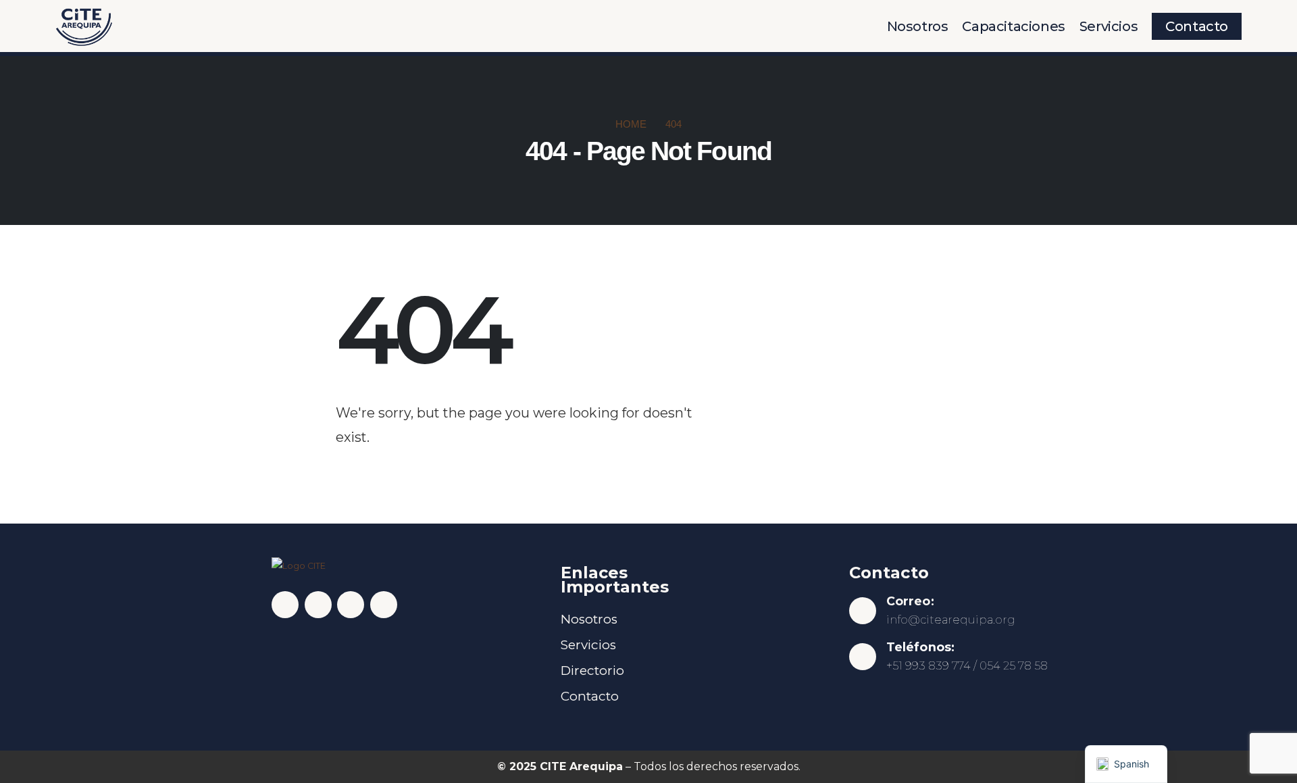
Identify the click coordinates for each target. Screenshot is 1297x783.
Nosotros (917, 26)
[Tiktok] (383, 604)
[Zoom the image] (83, 12)
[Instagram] (318, 604)
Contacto (1196, 26)
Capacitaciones (1013, 26)
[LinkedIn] (350, 604)
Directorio (592, 670)
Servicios (1108, 26)
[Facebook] (285, 604)
